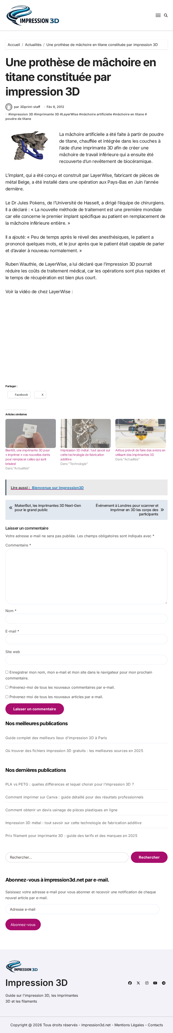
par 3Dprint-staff (27, 107)
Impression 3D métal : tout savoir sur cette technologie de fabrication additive (85, 454)
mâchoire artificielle (96, 114)
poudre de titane (18, 119)
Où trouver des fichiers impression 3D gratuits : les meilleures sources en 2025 (74, 750)
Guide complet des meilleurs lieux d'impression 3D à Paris (56, 738)
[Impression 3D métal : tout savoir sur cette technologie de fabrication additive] (85, 433)
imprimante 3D (47, 114)
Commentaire (18, 545)
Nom (10, 610)
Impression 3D (36, 982)
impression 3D (21, 114)
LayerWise (70, 114)
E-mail (12, 631)
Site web (12, 651)
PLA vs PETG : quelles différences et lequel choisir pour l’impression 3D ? (69, 784)
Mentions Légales (129, 1025)
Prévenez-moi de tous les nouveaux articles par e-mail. (56, 697)
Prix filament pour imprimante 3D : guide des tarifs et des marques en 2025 (71, 835)
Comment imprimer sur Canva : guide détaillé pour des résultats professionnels (74, 797)
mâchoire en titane (129, 114)
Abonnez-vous (23, 924)
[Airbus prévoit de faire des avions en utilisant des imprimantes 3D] (140, 433)
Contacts (155, 1025)
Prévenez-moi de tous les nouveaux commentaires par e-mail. (62, 687)
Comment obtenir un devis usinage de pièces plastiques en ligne (61, 810)
